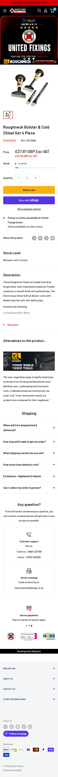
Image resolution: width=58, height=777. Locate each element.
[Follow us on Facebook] (5, 726)
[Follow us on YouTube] (17, 726)
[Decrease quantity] (18, 177)
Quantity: (8, 177)
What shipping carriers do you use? (23, 453)
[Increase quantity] (35, 177)
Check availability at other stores (25, 226)
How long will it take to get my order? (24, 441)
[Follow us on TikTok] (24, 726)
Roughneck (9, 140)
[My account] (45, 10)
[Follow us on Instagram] (11, 726)
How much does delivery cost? (21, 464)
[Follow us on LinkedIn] (30, 726)
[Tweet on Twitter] (46, 237)
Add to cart (29, 189)
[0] (52, 11)
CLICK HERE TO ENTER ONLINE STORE (29, 2)
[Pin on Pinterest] (40, 237)
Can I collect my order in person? (22, 487)
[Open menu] (4, 10)
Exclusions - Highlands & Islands (22, 476)
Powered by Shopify (12, 770)
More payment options (29, 209)
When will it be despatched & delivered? (20, 427)
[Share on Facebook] (34, 237)
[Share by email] (52, 237)
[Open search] (39, 10)
